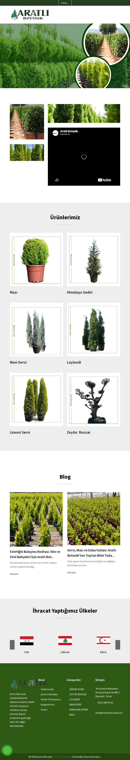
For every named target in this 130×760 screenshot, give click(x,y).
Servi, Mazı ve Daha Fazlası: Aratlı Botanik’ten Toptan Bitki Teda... (91, 553)
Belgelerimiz (48, 704)
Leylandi (74, 362)
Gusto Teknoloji (62, 756)
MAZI (72, 714)
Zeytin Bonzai (78, 432)
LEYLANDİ (74, 699)
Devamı (14, 573)
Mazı (13, 292)
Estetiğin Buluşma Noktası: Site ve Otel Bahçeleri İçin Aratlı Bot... (35, 554)
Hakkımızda (47, 689)
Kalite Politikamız (51, 699)
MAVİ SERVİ (75, 704)
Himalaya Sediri (79, 292)
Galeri (44, 709)
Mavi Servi (18, 362)
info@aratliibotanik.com (109, 712)
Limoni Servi (20, 432)
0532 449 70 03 (105, 702)
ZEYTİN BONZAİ (77, 694)
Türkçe (64, 2)
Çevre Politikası (49, 694)
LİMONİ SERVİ (76, 689)
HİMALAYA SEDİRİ (78, 709)
